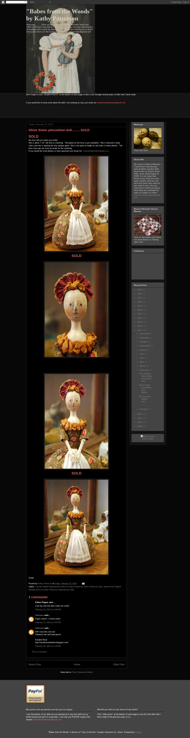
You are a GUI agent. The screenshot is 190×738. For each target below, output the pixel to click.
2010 (139, 422)
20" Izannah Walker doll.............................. (147, 400)
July (142, 354)
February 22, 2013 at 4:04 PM (48, 609)
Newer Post (34, 664)
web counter (147, 438)
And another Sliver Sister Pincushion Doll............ (145, 377)
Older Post (118, 664)
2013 (139, 330)
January (144, 409)
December (145, 333)
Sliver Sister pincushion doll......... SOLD (145, 389)
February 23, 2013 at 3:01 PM (48, 622)
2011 (139, 418)
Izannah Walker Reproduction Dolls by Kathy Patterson (59, 587)
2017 (139, 314)
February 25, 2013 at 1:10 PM (48, 646)
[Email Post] (83, 583)
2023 (139, 290)
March (143, 366)
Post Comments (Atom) (82, 672)
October (144, 342)
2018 (139, 310)
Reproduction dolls (66, 590)
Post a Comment (39, 652)
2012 (139, 414)
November (145, 338)
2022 (139, 294)
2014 (139, 326)
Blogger (138, 732)
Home (77, 664)
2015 (139, 322)
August (143, 350)
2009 (139, 426)
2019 (139, 306)
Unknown (39, 615)
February (144, 370)
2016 (139, 318)
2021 (139, 298)
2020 (139, 302)
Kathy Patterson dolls (93, 587)
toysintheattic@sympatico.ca (96, 151)
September (145, 345)
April (142, 362)
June (142, 358)
